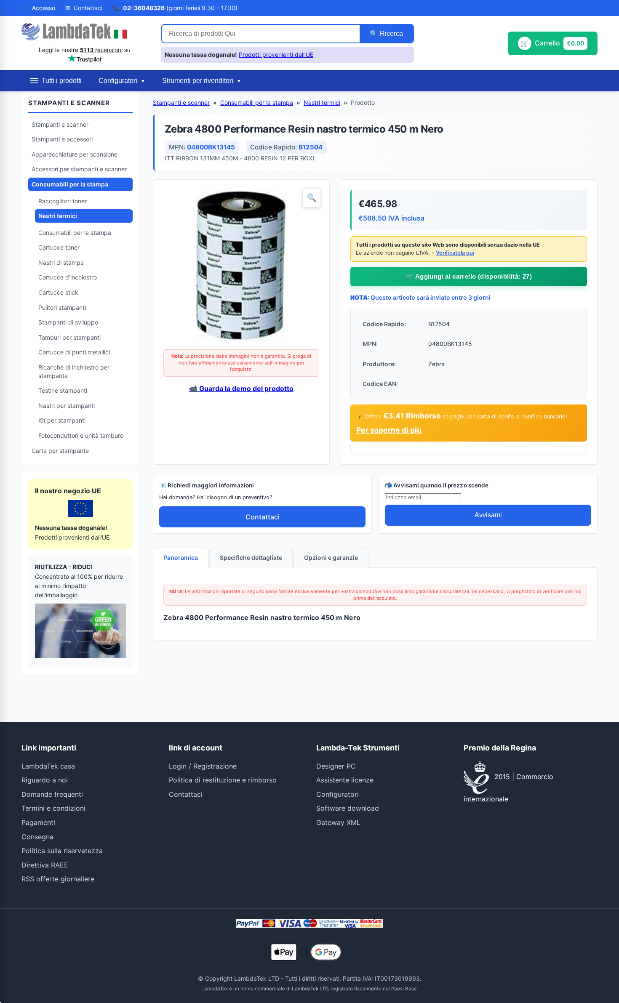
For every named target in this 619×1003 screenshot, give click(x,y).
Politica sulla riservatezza (62, 850)
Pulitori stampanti (62, 307)
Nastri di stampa (61, 262)
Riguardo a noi (44, 780)
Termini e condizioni (53, 808)
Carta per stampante (60, 450)
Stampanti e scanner (60, 124)
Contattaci (262, 517)
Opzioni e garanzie (331, 557)
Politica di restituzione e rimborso (223, 780)
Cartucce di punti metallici (74, 352)
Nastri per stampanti (66, 405)
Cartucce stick (58, 292)
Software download (347, 808)
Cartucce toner (59, 247)
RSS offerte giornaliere (57, 879)
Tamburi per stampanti (69, 337)
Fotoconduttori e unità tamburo (80, 435)
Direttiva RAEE (44, 865)
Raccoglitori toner (62, 201)
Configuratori (337, 794)
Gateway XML (338, 822)
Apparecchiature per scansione (74, 154)
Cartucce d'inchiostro (67, 277)
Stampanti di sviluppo (68, 322)
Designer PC (336, 766)
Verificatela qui (455, 253)
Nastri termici (57, 215)
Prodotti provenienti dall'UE (276, 54)
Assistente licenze (345, 780)
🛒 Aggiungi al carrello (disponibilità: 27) (469, 276)
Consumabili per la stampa (70, 184)
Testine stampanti (62, 390)
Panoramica (180, 557)
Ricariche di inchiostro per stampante (73, 371)
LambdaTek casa (48, 766)
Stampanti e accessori (62, 139)
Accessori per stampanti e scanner (79, 169)
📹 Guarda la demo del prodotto (241, 388)
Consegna (37, 837)
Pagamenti (38, 822)
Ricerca (390, 33)
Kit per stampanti (61, 420)
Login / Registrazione (203, 766)
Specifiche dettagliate (251, 557)
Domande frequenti (52, 794)
